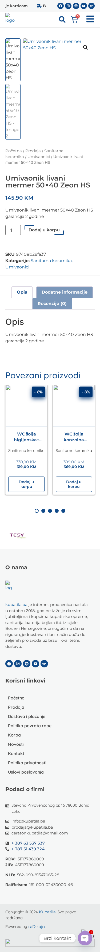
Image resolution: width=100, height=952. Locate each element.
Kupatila (47, 911)
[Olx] (91, 6)
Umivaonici (38, 156)
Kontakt (16, 753)
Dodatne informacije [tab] (64, 292)
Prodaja (33, 151)
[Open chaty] (85, 938)
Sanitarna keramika (51, 260)
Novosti (16, 744)
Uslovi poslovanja (26, 772)
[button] (85, 47)
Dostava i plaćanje (26, 716)
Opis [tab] (22, 292)
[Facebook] (60, 6)
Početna (13, 151)
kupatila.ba (16, 604)
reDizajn (36, 926)
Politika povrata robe (29, 725)
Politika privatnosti (27, 762)
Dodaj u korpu (44, 229)
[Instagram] (68, 6)
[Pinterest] (76, 6)
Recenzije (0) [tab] (52, 303)
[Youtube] (84, 6)
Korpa (14, 735)
